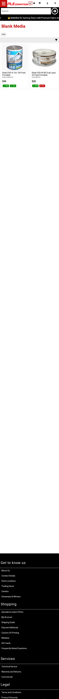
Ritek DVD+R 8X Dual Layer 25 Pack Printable (44, 74)
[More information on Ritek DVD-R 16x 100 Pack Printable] (15, 57)
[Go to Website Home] (17, 5)
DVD (3, 34)
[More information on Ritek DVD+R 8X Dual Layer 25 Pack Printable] (44, 57)
